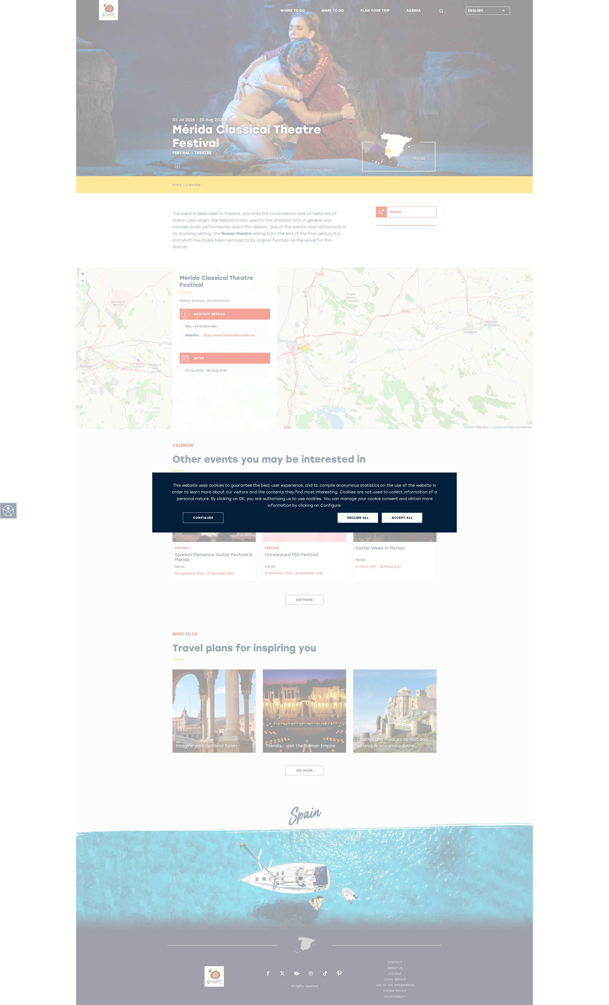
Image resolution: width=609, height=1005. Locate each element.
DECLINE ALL (358, 518)
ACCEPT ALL (402, 518)
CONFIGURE (203, 518)
